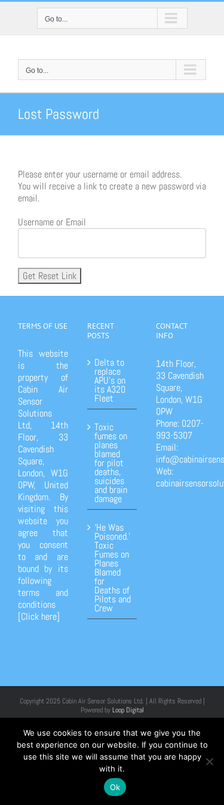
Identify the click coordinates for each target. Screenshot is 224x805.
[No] (209, 761)
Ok (115, 787)
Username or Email (52, 222)
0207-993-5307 (180, 429)
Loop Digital (128, 710)
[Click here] (39, 616)
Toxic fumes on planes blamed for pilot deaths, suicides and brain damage (110, 462)
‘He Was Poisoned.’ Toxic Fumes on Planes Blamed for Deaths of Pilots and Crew (112, 567)
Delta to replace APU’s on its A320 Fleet (109, 380)
